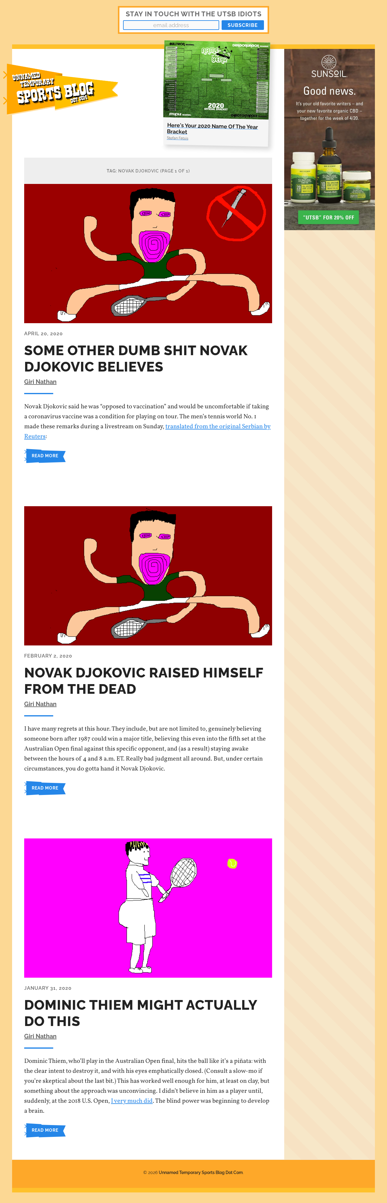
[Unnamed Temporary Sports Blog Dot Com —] (69, 97)
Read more (45, 455)
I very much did (132, 1101)
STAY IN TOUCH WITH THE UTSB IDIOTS (194, 14)
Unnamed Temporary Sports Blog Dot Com (201, 1172)
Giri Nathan (40, 381)
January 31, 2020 (48, 988)
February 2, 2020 (48, 656)
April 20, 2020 (43, 333)
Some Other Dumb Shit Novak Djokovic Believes (136, 359)
